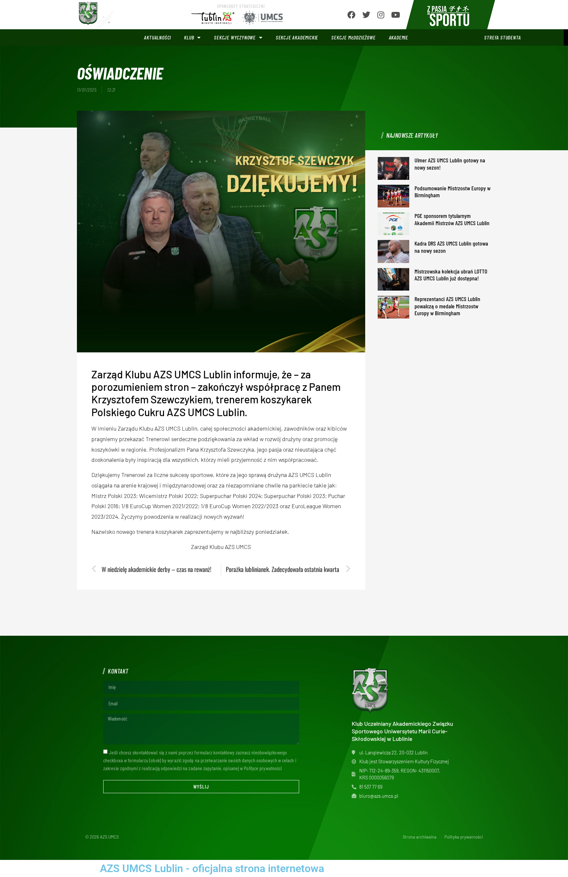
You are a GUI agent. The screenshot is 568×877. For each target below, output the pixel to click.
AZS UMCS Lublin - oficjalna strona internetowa (212, 868)
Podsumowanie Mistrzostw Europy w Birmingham (452, 191)
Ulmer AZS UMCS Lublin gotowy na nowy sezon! (449, 163)
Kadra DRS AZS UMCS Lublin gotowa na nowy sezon (451, 247)
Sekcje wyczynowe (235, 37)
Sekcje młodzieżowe (353, 37)
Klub (189, 37)
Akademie (398, 37)
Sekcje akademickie (297, 37)
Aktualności (157, 37)
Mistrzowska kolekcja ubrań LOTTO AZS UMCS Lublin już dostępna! (450, 275)
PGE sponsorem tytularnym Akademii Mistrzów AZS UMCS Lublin (451, 219)
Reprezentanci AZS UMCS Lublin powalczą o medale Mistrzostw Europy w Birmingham (447, 306)
